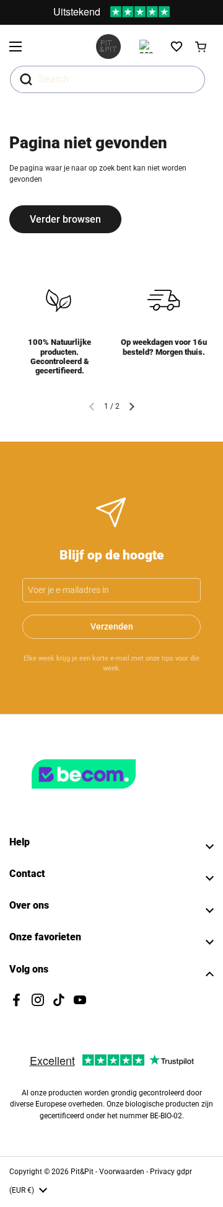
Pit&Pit (82, 1171)
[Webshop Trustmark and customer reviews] (109, 794)
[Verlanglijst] (176, 46)
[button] (201, 46)
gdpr (184, 1171)
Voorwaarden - (124, 1171)
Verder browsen (65, 219)
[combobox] (107, 79)
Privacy (163, 1171)
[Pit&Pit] (108, 46)
